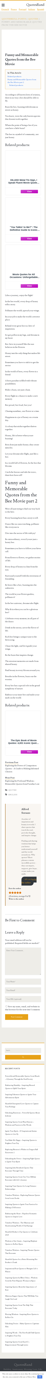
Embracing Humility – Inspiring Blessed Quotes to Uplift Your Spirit (20, 1086)
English (12, 795)
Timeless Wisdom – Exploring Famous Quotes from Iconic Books (22, 1196)
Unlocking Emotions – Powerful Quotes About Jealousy (22, 1114)
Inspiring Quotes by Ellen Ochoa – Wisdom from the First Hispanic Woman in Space (21, 1279)
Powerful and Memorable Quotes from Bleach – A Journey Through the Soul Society (22, 1077)
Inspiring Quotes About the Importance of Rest (21, 1288)
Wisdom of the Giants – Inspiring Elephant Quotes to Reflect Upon (21, 1242)
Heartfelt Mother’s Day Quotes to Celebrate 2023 (21, 1233)
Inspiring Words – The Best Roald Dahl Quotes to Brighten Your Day (22, 1334)
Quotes (33, 19)
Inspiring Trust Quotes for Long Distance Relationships (20, 1187)
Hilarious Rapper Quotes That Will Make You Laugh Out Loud (21, 1297)
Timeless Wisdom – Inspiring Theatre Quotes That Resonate (22, 1251)
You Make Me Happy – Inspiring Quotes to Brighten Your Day (21, 1141)
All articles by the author (29, 881)
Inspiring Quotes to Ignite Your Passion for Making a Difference (21, 1205)
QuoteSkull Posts (14, 19)
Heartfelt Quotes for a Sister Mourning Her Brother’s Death (21, 1260)
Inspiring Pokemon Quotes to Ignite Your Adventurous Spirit (20, 1096)
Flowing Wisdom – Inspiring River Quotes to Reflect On (22, 1315)
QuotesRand (35, 5)
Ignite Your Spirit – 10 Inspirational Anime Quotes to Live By (21, 1132)
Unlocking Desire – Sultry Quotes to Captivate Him (22, 1325)
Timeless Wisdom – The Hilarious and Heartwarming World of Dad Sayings (19, 1224)
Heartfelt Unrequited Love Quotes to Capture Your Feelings (22, 1105)
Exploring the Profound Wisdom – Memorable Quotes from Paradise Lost (22, 782)
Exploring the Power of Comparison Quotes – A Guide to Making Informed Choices (22, 768)
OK (40, 1377)
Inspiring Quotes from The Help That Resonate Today (19, 1306)
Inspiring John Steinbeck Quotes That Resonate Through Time (19, 1169)
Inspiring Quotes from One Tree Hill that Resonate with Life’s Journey (20, 1178)
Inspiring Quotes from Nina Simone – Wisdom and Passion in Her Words (19, 1123)
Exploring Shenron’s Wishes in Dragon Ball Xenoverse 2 (21, 1151)
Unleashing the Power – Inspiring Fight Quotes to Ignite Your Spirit (22, 1160)
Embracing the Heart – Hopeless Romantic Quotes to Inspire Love (21, 1215)
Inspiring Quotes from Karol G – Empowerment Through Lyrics (17, 1343)
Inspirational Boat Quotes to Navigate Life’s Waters (21, 1270)
